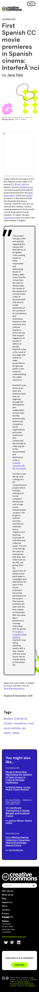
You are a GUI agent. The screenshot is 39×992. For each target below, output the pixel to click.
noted (31, 978)
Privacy (5, 913)
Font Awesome (30, 985)
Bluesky (6, 942)
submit (33, 885)
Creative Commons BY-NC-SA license (19, 466)
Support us (7, 902)
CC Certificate (13, 800)
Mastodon (12, 942)
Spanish (7, 732)
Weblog (15, 732)
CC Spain (8, 723)
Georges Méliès (8, 119)
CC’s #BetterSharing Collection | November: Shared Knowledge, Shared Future (18, 841)
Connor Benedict (21, 789)
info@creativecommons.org (14, 936)
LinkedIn (19, 942)
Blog (4, 898)
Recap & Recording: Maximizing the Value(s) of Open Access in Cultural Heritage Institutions (19, 777)
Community (27, 800)
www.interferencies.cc (14, 688)
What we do (7, 895)
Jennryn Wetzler (16, 820)
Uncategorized (8, 19)
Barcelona (8, 718)
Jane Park (15, 75)
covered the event (12, 217)
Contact (6, 910)
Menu (31, 4)
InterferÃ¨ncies (26, 187)
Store (4, 906)
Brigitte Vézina (15, 787)
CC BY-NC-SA (17, 184)
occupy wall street (12, 728)
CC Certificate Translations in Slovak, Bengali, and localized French (18, 811)
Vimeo (9, 685)
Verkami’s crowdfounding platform (19, 634)
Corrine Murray (16, 850)
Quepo (29, 195)
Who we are (7, 891)
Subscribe (19, 965)
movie (31, 723)
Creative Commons (12, 8)
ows (24, 728)
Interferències (20, 723)
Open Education (13, 802)
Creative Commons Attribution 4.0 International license (22, 983)
